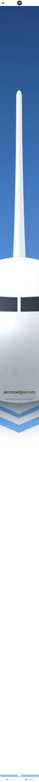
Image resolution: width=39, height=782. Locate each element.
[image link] (19, 3)
